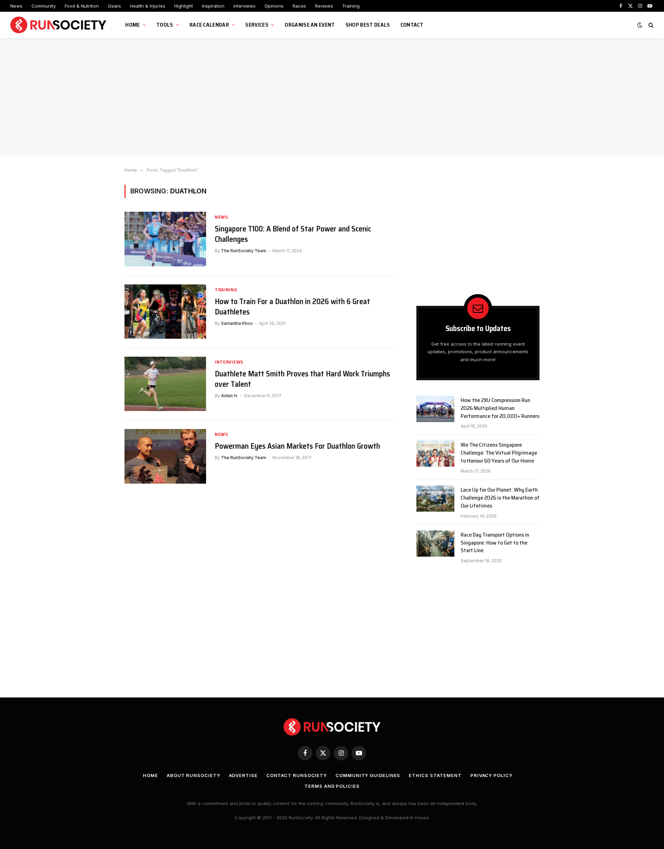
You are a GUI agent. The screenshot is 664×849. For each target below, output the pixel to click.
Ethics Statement (435, 775)
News (16, 6)
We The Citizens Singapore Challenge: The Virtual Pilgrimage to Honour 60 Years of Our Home (499, 453)
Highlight (183, 6)
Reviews (324, 6)
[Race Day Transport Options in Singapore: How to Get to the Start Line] (435, 543)
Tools (164, 24)
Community (43, 6)
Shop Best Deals (367, 24)
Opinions (274, 6)
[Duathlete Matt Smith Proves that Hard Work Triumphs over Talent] (165, 384)
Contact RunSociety (296, 775)
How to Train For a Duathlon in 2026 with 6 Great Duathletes (292, 306)
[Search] (650, 25)
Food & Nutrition (82, 6)
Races (299, 6)
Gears (114, 6)
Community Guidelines (367, 775)
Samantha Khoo (237, 323)
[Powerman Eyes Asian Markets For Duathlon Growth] (165, 456)
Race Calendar (209, 24)
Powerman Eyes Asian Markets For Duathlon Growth (297, 446)
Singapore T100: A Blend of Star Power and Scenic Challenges (293, 234)
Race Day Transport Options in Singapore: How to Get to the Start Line (495, 543)
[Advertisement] (332, 96)
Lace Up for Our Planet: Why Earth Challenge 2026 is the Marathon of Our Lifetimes (500, 498)
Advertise (243, 775)
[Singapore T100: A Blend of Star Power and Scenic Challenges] (165, 239)
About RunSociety (193, 775)
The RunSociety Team (243, 250)
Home (132, 24)
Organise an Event (310, 24)
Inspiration (213, 6)
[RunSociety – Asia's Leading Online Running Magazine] (59, 25)
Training (351, 6)
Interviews (244, 6)
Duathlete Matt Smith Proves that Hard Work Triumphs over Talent (302, 379)
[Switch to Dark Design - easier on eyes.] (640, 25)
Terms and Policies (331, 786)
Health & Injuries (147, 6)
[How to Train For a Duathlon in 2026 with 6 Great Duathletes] (165, 311)
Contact (412, 24)
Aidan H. (229, 395)
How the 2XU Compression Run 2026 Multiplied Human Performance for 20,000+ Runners (500, 408)
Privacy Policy (491, 775)
